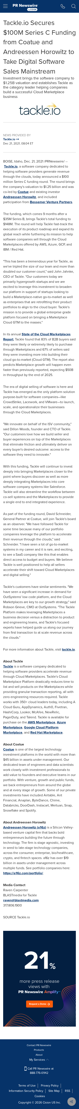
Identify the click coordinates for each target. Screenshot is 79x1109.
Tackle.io (10, 166)
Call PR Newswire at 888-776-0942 (40, 1070)
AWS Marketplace (41, 722)
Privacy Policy (50, 1085)
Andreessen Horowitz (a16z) (24, 827)
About (39, 1055)
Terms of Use (27, 1085)
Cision (47, 1102)
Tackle (8, 666)
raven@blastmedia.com (21, 900)
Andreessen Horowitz (19, 196)
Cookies (40, 1096)
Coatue (23, 191)
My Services (37, 1060)
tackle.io (68, 649)
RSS (67, 1091)
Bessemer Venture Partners (51, 202)
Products (39, 1050)
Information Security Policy (26, 1091)
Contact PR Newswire (39, 1045)
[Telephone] (63, 6)
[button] (39, 108)
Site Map (54, 1091)
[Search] (73, 6)
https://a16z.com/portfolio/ (23, 873)
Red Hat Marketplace (46, 732)
